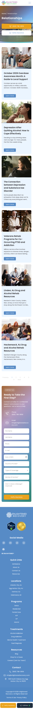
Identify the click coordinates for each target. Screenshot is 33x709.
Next (19, 380)
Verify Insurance (16, 497)
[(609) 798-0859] (7, 413)
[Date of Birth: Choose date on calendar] (26, 457)
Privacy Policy (22, 697)
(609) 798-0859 (17, 414)
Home (4, 14)
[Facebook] (3, 549)
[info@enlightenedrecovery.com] (7, 423)
